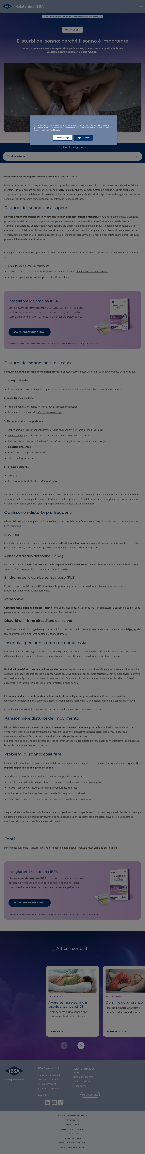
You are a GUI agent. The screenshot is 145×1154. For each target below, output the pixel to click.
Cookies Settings (62, 137)
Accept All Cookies (83, 137)
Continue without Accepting (104, 119)
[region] (73, 130)
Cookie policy (55, 130)
